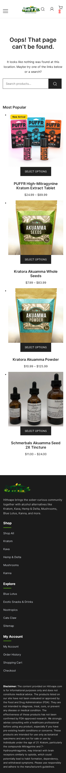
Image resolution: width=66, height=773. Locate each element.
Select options (36, 171)
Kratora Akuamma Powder (36, 359)
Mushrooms (11, 565)
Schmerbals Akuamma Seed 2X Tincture (35, 445)
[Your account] (52, 9)
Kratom (8, 541)
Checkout (9, 670)
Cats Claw (9, 618)
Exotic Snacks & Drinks (18, 602)
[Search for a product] (43, 9)
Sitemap (8, 626)
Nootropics (10, 610)
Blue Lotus (10, 594)
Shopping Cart (12, 662)
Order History (12, 654)
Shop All (8, 533)
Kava (6, 549)
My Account (11, 646)
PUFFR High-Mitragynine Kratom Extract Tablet (36, 185)
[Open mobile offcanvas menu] (5, 10)
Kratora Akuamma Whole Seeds (36, 273)
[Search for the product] (55, 84)
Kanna (7, 573)
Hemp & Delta (12, 557)
